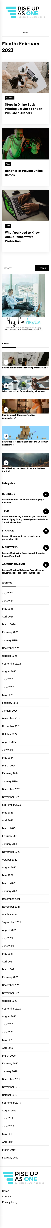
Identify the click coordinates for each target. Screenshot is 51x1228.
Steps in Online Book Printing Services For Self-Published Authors (24, 108)
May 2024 (7, 757)
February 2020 (10, 1063)
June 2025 (8, 687)
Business (9, 98)
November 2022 (11, 851)
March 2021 (9, 969)
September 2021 (11, 922)
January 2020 (10, 1071)
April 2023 (7, 820)
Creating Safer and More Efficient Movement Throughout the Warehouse (23, 571)
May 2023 (7, 812)
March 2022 (9, 883)
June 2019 (8, 1126)
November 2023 (11, 796)
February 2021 (10, 977)
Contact (6, 1196)
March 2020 (9, 1055)
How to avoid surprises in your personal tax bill (25, 367)
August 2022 (9, 867)
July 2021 (7, 938)
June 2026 (8, 600)
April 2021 (7, 961)
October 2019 (9, 1094)
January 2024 (10, 781)
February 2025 (10, 702)
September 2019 (11, 1102)
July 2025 (7, 679)
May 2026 (7, 608)
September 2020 (11, 1008)
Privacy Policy (10, 1202)
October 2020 (9, 1000)
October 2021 (9, 914)
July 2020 (7, 1024)
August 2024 (9, 742)
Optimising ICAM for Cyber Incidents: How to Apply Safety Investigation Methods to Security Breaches (25, 519)
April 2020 (7, 1047)
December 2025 (11, 647)
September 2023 (11, 804)
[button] (25, 32)
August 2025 (9, 671)
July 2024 (7, 749)
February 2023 (10, 836)
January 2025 (10, 710)
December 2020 (11, 985)
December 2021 (11, 898)
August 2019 (9, 1110)
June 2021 (8, 945)
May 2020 (7, 1040)
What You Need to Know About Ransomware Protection (22, 236)
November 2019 (11, 1086)
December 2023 (11, 789)
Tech (8, 226)
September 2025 (11, 663)
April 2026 (7, 616)
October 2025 (9, 655)
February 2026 (10, 632)
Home (5, 1190)
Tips (8, 164)
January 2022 (10, 891)
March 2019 (9, 1149)
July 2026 (7, 593)
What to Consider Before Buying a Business (23, 391)
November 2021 (11, 906)
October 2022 (9, 859)
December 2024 (11, 718)
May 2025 (7, 695)
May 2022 (7, 875)
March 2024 (9, 765)
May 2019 (7, 1133)
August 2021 (9, 930)
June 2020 (8, 1032)
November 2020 (11, 992)
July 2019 (7, 1118)
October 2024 (9, 734)
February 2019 (10, 1157)
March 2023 (9, 828)
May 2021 (7, 953)
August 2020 (9, 1016)
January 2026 (10, 640)
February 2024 (10, 773)
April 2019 (7, 1141)
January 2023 (10, 843)
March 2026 (9, 624)
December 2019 (11, 1079)
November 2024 (11, 726)
